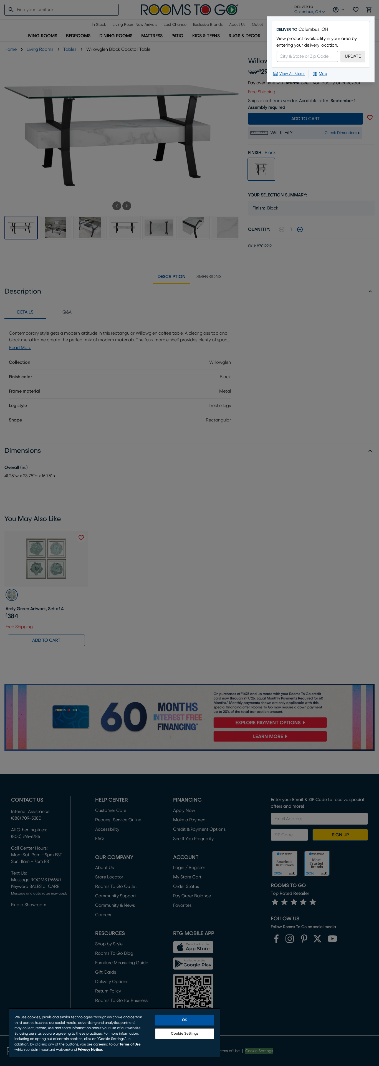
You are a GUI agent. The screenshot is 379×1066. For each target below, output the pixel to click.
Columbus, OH (313, 29)
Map (323, 74)
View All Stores (292, 74)
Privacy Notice (90, 1050)
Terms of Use (130, 1044)
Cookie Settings (184, 1033)
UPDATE (353, 56)
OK (184, 1020)
